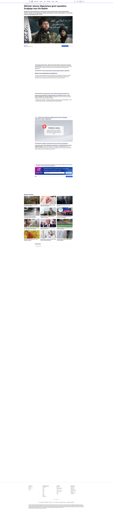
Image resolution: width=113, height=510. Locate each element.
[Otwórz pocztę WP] (74, 1)
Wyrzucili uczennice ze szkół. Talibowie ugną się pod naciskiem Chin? (55, 93)
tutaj (45, 508)
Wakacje (58, 493)
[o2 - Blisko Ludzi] (32, 1)
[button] (77, 1)
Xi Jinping (72, 491)
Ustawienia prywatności (70, 502)
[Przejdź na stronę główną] (30, 2)
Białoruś (44, 495)
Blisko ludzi (36, 1)
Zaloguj (81, 1)
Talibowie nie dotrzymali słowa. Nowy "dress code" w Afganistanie (55, 143)
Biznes (57, 1)
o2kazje (41, 1)
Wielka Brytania (44, 496)
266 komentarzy (69, 176)
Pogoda (53, 1)
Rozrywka (48, 1)
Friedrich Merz (72, 493)
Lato (57, 492)
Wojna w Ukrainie (59, 491)
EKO (26, 45)
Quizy (45, 1)
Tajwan (43, 492)
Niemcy (43, 494)
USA (43, 493)
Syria (43, 491)
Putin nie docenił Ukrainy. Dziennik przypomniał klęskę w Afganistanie (55, 70)
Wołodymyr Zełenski (73, 492)
